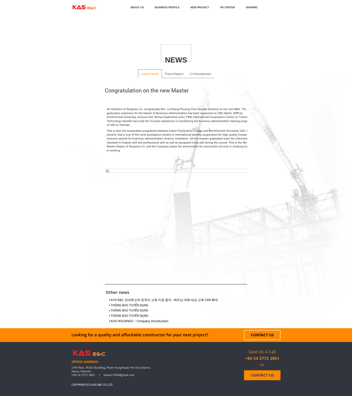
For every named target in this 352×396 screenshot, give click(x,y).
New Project (199, 7)
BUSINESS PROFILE (167, 7)
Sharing (252, 7)
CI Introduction (200, 74)
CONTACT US (262, 334)
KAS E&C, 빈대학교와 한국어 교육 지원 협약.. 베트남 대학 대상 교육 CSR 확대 (164, 300)
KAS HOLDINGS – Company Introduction (139, 321)
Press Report (174, 74)
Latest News (150, 74)
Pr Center (227, 7)
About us (137, 7)
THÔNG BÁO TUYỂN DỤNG (129, 305)
